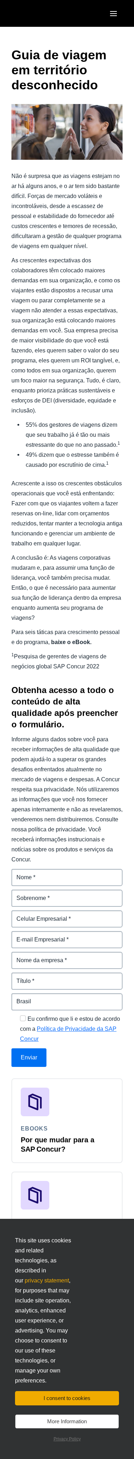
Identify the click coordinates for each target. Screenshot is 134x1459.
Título (19, 977)
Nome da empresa (36, 956)
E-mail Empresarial (36, 935)
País (17, 997)
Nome (19, 873)
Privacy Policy (67, 1438)
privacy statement (47, 1280)
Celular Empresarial (38, 914)
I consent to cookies (67, 1398)
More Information (67, 1421)
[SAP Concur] (44, 13)
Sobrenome (27, 894)
